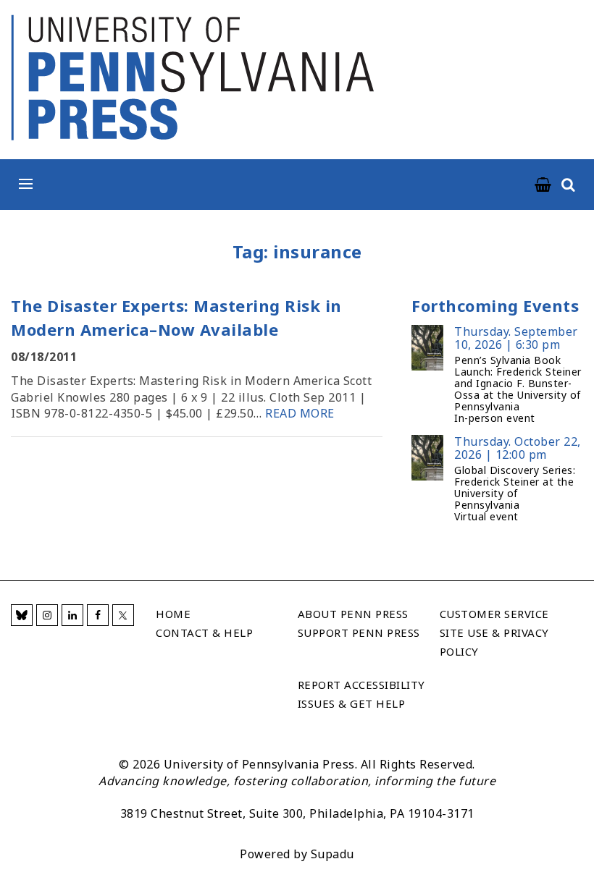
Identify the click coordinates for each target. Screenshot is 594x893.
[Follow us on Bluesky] (22, 615)
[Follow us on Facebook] (98, 615)
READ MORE (300, 413)
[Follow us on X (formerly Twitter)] (123, 615)
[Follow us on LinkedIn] (72, 615)
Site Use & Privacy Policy (494, 642)
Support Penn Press (359, 632)
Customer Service (494, 613)
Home (173, 613)
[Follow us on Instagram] (47, 615)
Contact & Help (204, 632)
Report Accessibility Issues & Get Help (361, 694)
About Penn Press (353, 613)
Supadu (332, 854)
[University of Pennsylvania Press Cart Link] (543, 185)
